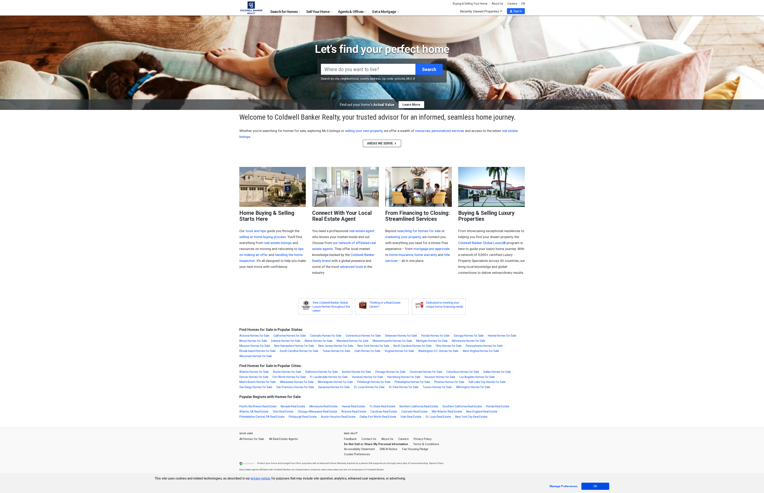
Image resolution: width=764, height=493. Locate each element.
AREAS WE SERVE (380, 143)
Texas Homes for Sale (336, 351)
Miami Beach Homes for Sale (257, 382)
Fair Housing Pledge (415, 449)
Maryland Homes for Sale (352, 340)
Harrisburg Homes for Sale (403, 377)
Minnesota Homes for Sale (468, 340)
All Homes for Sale (251, 439)
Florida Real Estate (497, 406)
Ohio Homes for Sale (449, 345)
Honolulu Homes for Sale (367, 377)
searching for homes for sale (419, 231)
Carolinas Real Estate (383, 411)
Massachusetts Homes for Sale (392, 340)
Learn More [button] (411, 105)
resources (422, 131)
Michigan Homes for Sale (432, 340)
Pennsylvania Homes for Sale (484, 345)
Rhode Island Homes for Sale (257, 351)
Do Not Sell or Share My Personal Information (376, 444)
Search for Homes (284, 12)
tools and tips (256, 231)
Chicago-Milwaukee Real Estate (317, 411)
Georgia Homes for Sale (469, 335)
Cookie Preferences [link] (357, 454)
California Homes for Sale (290, 335)
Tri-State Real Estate (382, 406)
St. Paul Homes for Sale (403, 387)
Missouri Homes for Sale (254, 345)
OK (595, 486)
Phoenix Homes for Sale (449, 382)
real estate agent (361, 231)
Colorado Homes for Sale (325, 335)
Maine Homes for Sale (318, 340)
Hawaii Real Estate (353, 406)
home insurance (401, 255)
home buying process (270, 237)
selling (244, 237)
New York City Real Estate (471, 416)
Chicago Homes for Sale (390, 371)
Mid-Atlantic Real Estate (447, 411)
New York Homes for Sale (373, 345)
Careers (512, 3)
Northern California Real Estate (419, 406)
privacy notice (260, 478)
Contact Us (369, 439)
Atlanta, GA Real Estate (254, 411)
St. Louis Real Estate (438, 416)
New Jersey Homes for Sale (335, 345)
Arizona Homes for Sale (254, 335)
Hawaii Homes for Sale (502, 335)
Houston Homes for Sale (440, 377)
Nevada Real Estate (293, 406)
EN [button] (523, 3)
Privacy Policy (423, 439)
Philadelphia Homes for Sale (412, 382)
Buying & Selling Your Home (470, 3)
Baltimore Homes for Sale (321, 371)
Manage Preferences (563, 486)
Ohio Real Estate (283, 411)
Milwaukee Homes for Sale (297, 382)
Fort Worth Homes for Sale (289, 377)
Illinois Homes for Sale (253, 340)
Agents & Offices (351, 12)
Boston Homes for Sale (356, 371)
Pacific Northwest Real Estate (258, 406)
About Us (497, 3)
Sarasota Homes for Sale (334, 387)
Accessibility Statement (359, 449)
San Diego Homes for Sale (255, 387)
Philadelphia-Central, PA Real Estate (262, 416)
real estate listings (278, 243)
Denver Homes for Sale (253, 377)
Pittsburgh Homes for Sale (373, 382)
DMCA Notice (388, 449)
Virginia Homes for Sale (399, 351)
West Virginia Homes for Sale (481, 351)
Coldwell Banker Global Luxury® (482, 243)
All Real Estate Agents (283, 439)
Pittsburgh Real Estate (303, 416)
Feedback (350, 439)
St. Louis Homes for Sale (369, 387)
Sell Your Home (318, 12)
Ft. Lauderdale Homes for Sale (329, 377)
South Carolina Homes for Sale (299, 351)
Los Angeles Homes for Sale (477, 377)
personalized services (448, 131)
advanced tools (351, 267)
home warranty (425, 255)
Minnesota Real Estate (323, 406)
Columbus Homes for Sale (462, 371)
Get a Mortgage (384, 12)
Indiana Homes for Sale (285, 340)
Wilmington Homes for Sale (473, 387)
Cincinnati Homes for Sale (426, 371)
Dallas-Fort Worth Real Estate (378, 416)
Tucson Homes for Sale (437, 387)
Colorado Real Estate (414, 411)
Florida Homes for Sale (435, 335)
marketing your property (403, 237)
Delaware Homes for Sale (401, 335)
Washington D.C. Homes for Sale (438, 351)
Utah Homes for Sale (367, 351)
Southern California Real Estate (462, 406)
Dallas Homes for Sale (497, 371)
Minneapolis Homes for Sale (335, 382)
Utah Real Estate (411, 416)
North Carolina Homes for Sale (413, 345)
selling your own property (363, 131)
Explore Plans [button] (436, 463)
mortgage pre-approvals (431, 249)
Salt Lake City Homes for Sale (487, 382)
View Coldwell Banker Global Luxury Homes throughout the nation (331, 306)
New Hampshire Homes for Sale (294, 345)
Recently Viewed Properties (480, 11)
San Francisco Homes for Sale (295, 387)
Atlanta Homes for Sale (254, 371)
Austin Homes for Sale (287, 371)
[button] (516, 11)
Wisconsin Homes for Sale (255, 356)
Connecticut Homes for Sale (363, 335)
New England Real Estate (481, 411)
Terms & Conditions (426, 444)
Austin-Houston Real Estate (338, 416)
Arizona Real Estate (353, 411)
